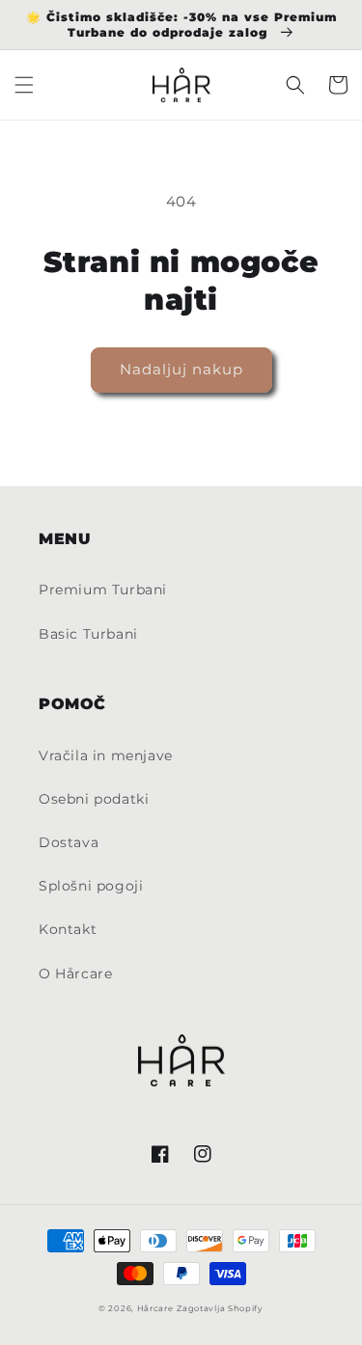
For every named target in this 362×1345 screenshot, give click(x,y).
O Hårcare (75, 973)
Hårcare (155, 1308)
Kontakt (68, 929)
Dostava (68, 842)
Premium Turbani (103, 589)
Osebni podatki (94, 799)
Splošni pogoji (91, 885)
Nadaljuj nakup (181, 369)
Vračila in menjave (106, 755)
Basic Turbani (88, 634)
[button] (24, 85)
